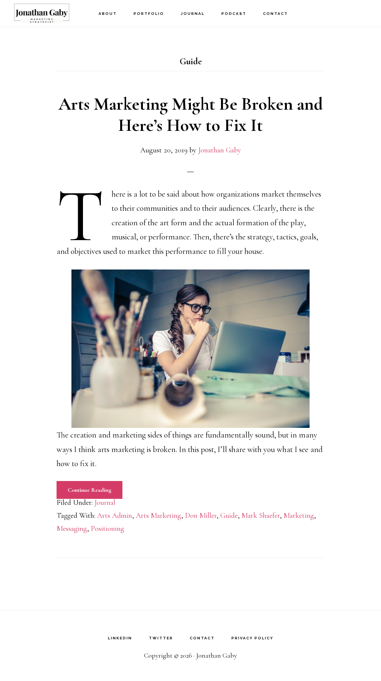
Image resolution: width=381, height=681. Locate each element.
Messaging (72, 528)
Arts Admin (114, 515)
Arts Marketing (158, 515)
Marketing (299, 515)
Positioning (107, 528)
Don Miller (201, 515)
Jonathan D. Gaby (48, 13)
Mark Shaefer (260, 515)
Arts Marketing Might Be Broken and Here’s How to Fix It (190, 114)
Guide (229, 515)
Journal (105, 502)
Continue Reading (89, 490)
